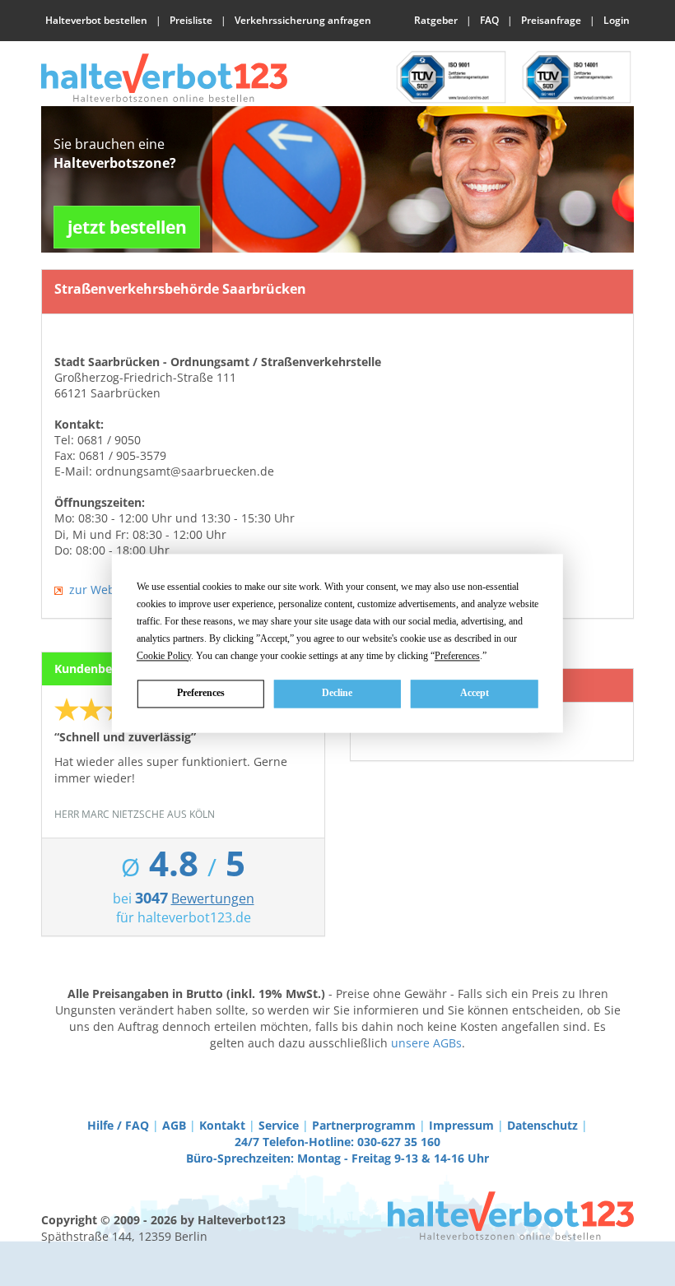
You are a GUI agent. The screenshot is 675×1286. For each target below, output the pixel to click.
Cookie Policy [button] (164, 656)
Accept (474, 693)
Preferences (201, 693)
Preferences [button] (457, 656)
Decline (337, 693)
